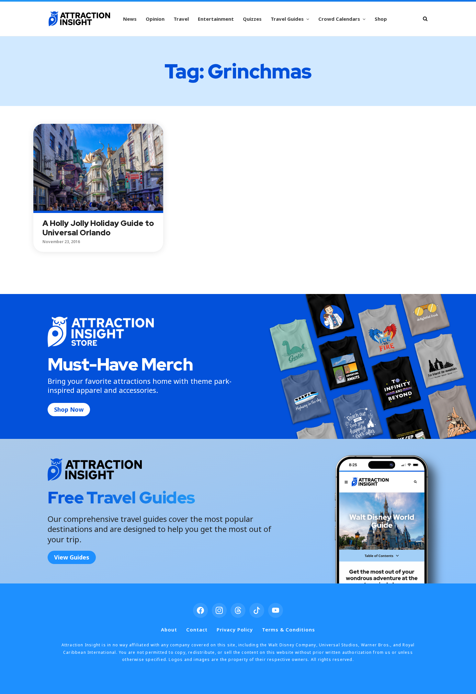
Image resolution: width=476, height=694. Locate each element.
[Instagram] (219, 610)
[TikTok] (256, 610)
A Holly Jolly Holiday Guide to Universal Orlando (98, 228)
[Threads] (238, 610)
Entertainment (216, 19)
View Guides (71, 557)
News (130, 19)
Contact (197, 629)
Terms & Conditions (288, 629)
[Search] (425, 18)
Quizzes (252, 19)
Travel (181, 19)
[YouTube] (275, 610)
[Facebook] (200, 610)
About (169, 629)
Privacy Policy (235, 629)
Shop (381, 19)
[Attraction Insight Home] (79, 18)
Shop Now (69, 409)
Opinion (155, 19)
